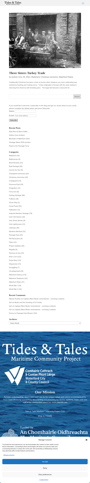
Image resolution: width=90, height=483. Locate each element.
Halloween (13, 210)
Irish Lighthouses (15, 224)
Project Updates (15, 246)
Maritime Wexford (15, 231)
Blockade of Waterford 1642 (19, 139)
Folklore (12, 199)
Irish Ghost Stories (16, 220)
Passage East (14, 235)
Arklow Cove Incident (17, 135)
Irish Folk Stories (15, 217)
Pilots (11, 242)
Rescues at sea (15, 253)
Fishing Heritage (15, 195)
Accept (45, 462)
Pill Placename (14, 239)
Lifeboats (12, 228)
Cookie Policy (43, 480)
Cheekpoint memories (17, 174)
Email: (12, 116)
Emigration (13, 188)
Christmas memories (49, 77)
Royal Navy (13, 260)
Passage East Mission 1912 (27, 313)
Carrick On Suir (14, 170)
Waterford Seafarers (16, 278)
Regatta (12, 249)
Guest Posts (13, 206)
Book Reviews (14, 163)
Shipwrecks (13, 264)
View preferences (45, 474)
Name (11, 111)
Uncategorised (14, 271)
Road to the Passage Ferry (19, 146)
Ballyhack (36, 77)
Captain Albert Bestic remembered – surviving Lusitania (43, 299)
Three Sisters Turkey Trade (27, 73)
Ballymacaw (13, 159)
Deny (45, 468)
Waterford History (66, 77)
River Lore (13, 257)
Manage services (9, 455)
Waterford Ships (15, 282)
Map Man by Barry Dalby (18, 131)
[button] (86, 440)
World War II (13, 289)
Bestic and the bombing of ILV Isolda (28, 302)
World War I (13, 285)
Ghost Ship (13, 202)
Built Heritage (14, 166)
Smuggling (13, 267)
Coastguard (13, 181)
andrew (14, 77)
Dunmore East (14, 184)
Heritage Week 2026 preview (19, 142)
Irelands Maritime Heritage (19, 213)
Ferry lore (12, 192)
